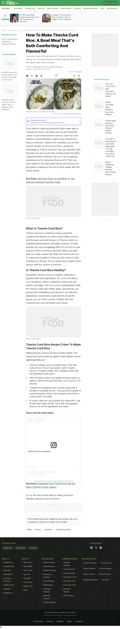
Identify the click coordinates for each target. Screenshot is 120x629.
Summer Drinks (69, 573)
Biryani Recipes (105, 568)
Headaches (8, 593)
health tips (53, 519)
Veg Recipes (48, 559)
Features (6, 8)
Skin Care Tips (69, 581)
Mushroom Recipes (47, 575)
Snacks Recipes (49, 602)
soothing (51, 247)
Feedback (60, 621)
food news (43, 519)
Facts (102, 8)
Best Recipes (112, 8)
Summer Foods (69, 569)
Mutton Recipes (89, 568)
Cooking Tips (20, 548)
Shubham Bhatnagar (56, 67)
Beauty (26, 559)
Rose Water (28, 566)
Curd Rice (48, 530)
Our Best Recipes (101, 79)
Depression (8, 574)
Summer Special (70, 559)
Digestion (7, 589)
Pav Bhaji (105, 580)
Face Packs (28, 582)
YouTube (63, 522)
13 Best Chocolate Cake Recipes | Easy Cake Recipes (109, 108)
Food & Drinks (65, 8)
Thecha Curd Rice (63, 530)
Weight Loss (7, 548)
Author (69, 621)
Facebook (32, 522)
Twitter (52, 522)
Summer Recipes (67, 563)
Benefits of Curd (70, 577)
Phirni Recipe (69, 596)
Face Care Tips (69, 585)
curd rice (73, 156)
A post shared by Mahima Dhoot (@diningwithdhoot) (53, 481)
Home (4, 30)
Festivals (77, 8)
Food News (18, 8)
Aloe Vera (27, 562)
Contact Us (79, 621)
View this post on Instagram (39, 451)
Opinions (41, 8)
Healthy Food (9, 585)
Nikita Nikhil (37, 67)
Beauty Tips (28, 586)
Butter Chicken (89, 574)
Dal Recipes (48, 585)
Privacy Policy (38, 621)
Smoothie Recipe (67, 590)
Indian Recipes (89, 559)
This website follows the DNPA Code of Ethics (60, 612)
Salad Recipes (49, 566)
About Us (50, 621)
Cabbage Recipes (47, 590)
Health (5, 559)
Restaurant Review (90, 8)
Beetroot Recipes (46, 597)
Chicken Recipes (90, 563)
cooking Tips (30, 8)
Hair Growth (28, 570)
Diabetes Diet (9, 566)
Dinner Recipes (49, 562)
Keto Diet (7, 570)
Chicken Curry (106, 563)
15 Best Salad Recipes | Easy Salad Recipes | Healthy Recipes (110, 127)
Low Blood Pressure (8, 579)
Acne (26, 590)
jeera (71, 371)
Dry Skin (27, 574)
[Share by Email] (74, 76)
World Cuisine (52, 8)
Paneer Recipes (49, 570)
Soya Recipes (48, 581)
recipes (65, 519)
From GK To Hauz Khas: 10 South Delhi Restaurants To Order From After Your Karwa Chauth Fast (110, 147)
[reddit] (41, 76)
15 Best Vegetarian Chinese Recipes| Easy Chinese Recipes (110, 168)
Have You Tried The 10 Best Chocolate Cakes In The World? (110, 90)
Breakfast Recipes (90, 580)
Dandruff (27, 578)
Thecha (37, 530)
